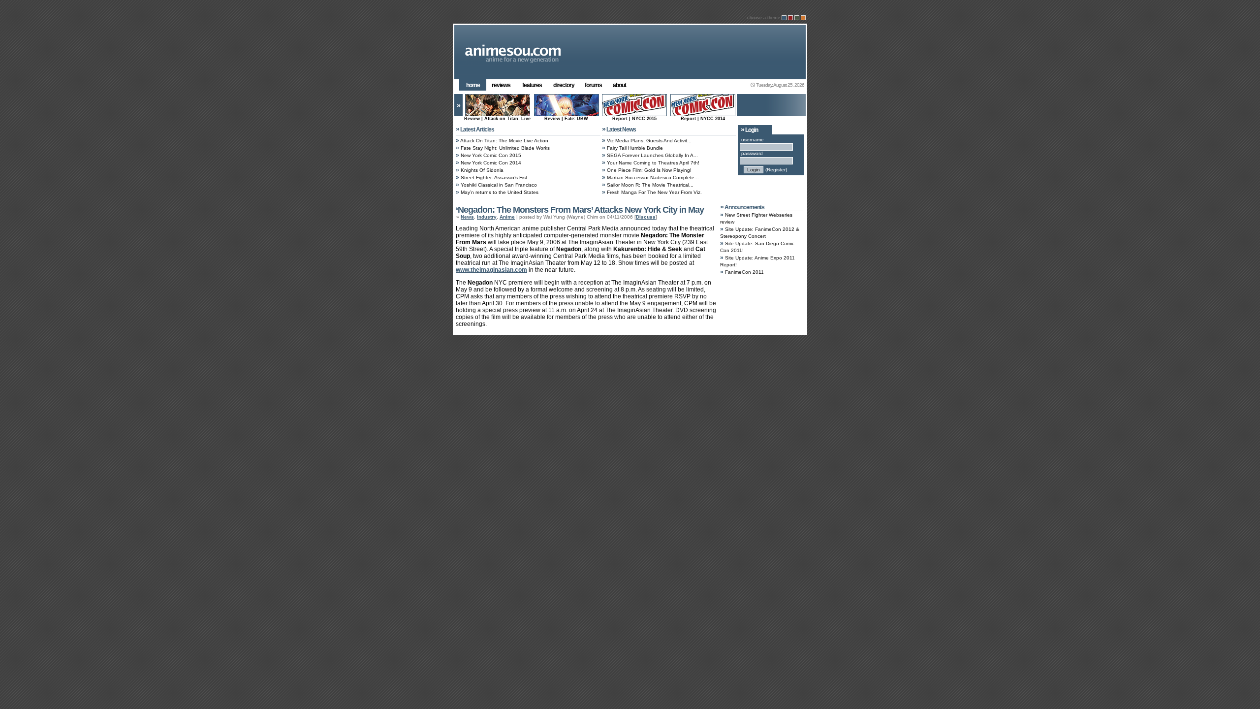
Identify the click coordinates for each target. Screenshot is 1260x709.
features (532, 85)
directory (563, 85)
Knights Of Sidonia (482, 170)
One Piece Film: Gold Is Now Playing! (649, 170)
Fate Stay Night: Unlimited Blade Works (505, 148)
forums (593, 85)
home (473, 85)
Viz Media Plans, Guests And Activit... (649, 140)
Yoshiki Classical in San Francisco (499, 185)
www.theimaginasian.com (491, 269)
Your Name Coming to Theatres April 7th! (653, 162)
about (619, 85)
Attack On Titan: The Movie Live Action (504, 140)
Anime (507, 217)
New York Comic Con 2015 (491, 155)
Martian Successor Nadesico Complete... (653, 177)
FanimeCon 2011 (744, 272)
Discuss (646, 217)
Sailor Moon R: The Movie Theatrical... (650, 185)
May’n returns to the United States (499, 192)
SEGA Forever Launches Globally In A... (652, 155)
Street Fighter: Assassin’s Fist (494, 177)
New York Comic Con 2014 (491, 162)
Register (776, 169)
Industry (487, 217)
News (467, 217)
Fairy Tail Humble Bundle (635, 148)
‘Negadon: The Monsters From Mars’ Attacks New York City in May (580, 210)
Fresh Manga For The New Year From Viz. (654, 192)
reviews (501, 85)
